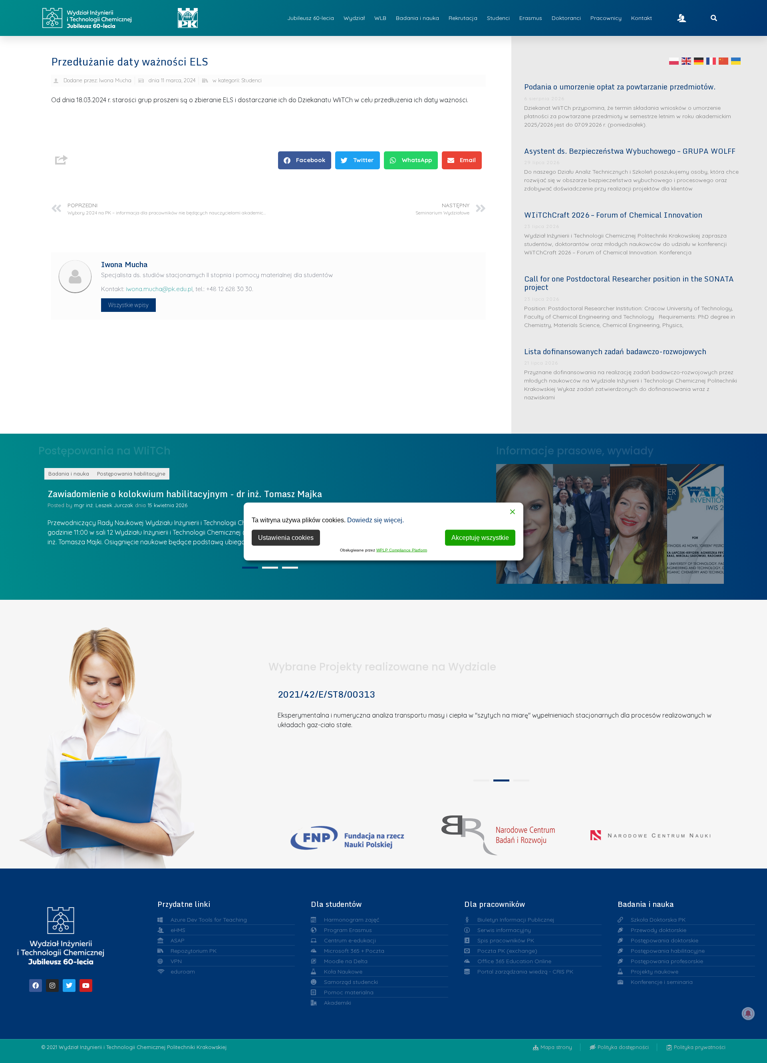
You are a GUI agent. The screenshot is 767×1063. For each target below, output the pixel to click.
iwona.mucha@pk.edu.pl (159, 289)
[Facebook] (35, 985)
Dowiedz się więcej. (375, 520)
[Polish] (674, 60)
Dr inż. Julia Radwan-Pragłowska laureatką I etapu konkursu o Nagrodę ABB (581, 521)
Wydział (354, 18)
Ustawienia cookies (286, 537)
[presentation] (250, 568)
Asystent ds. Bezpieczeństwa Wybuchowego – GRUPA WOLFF (629, 151)
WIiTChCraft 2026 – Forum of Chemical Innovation (613, 215)
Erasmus (530, 18)
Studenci (498, 18)
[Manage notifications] (748, 1013)
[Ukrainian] (736, 60)
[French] (711, 60)
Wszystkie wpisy (128, 305)
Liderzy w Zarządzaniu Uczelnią (525, 521)
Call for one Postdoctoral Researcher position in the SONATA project (629, 283)
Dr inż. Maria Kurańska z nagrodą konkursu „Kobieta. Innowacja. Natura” (695, 521)
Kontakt (641, 18)
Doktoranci (566, 18)
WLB (380, 18)
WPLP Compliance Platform (401, 550)
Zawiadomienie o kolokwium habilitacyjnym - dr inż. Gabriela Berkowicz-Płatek (212, 494)
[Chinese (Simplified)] (724, 60)
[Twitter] (69, 985)
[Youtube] (85, 985)
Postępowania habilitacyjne (131, 473)
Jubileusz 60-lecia (310, 18)
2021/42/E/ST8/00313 (326, 694)
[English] (687, 60)
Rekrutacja (463, 18)
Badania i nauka (417, 18)
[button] (304, 160)
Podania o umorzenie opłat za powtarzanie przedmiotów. (619, 87)
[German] (699, 60)
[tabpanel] (498, 728)
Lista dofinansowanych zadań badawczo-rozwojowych (615, 351)
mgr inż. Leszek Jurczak (103, 505)
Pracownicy (606, 18)
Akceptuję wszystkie (480, 537)
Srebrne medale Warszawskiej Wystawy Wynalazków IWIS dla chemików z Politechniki (638, 521)
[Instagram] (52, 985)
